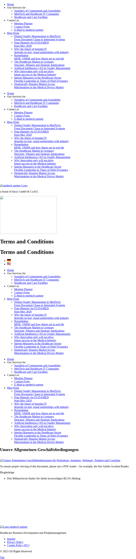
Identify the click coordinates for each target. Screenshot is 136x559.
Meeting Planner (23, 23)
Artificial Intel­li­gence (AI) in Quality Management (42, 68)
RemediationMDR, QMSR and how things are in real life (39, 57)
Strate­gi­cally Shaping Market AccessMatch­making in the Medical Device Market (39, 86)
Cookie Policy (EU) (18, 545)
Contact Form (22, 26)
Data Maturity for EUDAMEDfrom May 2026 (31, 44)
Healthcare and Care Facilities (31, 17)
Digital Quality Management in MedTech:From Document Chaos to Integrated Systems (39, 38)
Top (2, 557)
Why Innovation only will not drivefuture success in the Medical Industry (35, 73)
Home (10, 4)
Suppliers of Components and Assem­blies (37, 10)
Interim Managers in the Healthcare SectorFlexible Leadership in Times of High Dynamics (41, 79)
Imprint (11, 538)
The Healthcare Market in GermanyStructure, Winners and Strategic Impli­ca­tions (39, 63)
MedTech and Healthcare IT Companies (36, 13)
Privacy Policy (15, 542)
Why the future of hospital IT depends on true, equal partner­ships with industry (41, 51)
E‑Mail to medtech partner (28, 29)
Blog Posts (13, 33)
